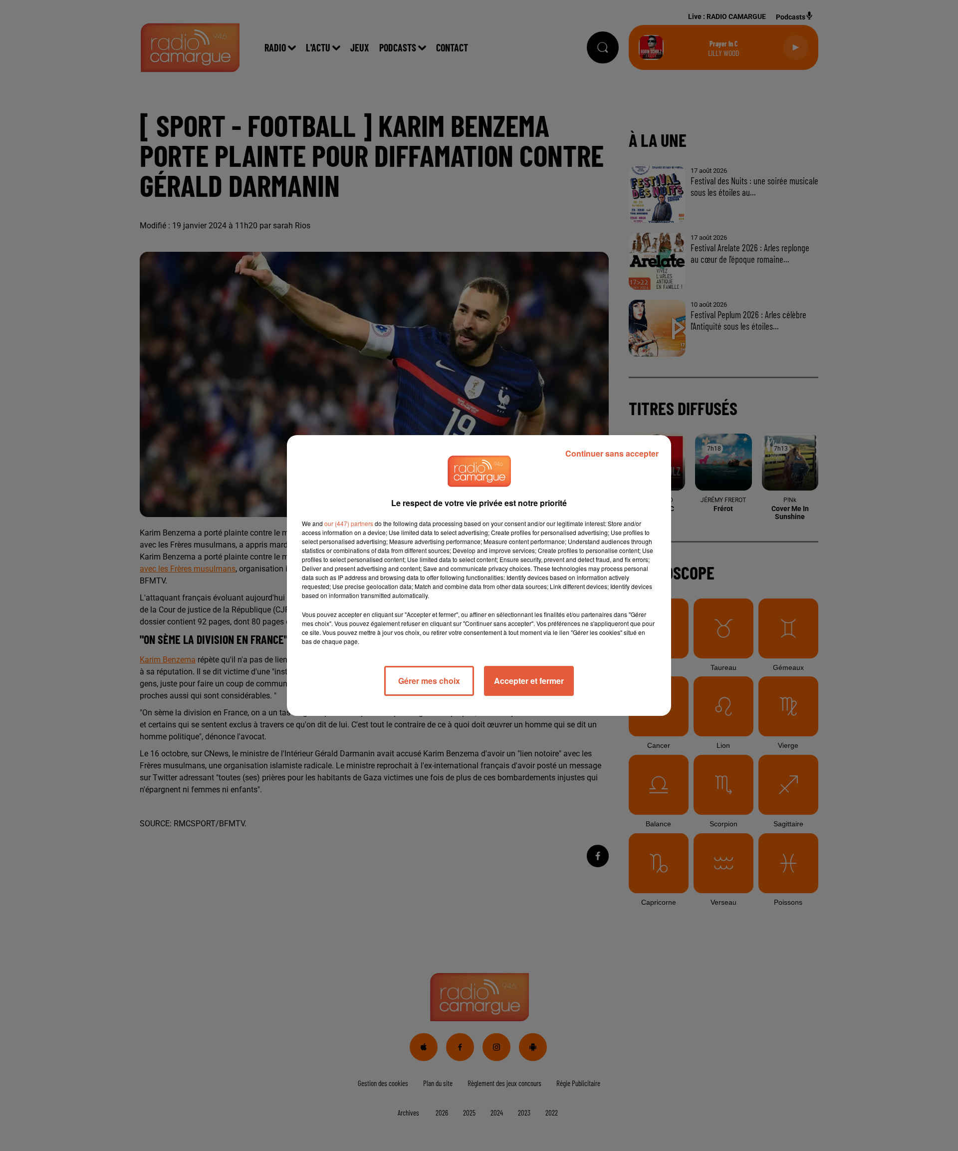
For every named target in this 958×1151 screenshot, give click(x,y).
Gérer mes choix (429, 680)
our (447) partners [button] (348, 523)
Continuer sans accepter (612, 453)
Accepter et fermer (529, 680)
